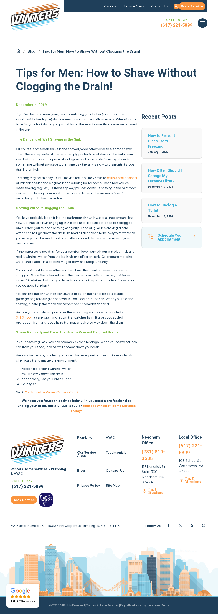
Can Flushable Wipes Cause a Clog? (51, 392)
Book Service (192, 6)
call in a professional (122, 178)
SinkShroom (25, 317)
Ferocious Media (158, 605)
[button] (202, 23)
